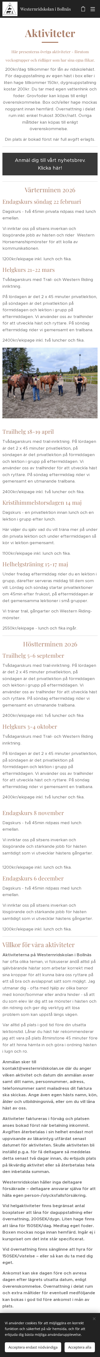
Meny (93, 9)
